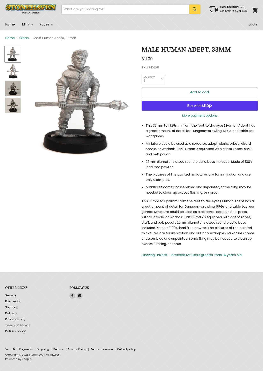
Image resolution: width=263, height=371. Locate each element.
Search (10, 295)
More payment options (199, 115)
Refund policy (15, 331)
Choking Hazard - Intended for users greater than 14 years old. (192, 255)
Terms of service (18, 325)
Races (44, 24)
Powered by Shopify (18, 359)
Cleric (24, 38)
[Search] (194, 9)
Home (10, 24)
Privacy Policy (15, 319)
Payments (13, 301)
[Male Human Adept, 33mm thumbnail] (13, 54)
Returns (11, 313)
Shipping (11, 307)
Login (253, 24)
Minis (26, 24)
